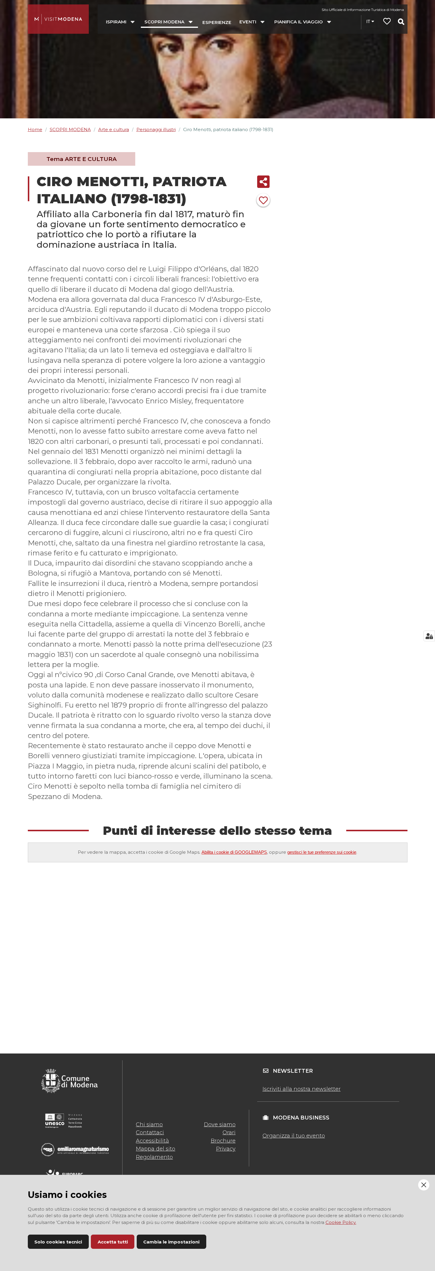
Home (35, 129)
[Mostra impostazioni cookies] (429, 636)
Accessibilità (152, 1141)
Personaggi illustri (156, 129)
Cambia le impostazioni (171, 1242)
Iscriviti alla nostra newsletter (301, 1089)
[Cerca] (401, 21)
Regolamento (154, 1157)
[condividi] (263, 182)
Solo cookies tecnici (58, 1242)
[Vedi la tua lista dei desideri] (387, 22)
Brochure (223, 1141)
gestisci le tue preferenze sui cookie (321, 852)
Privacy (226, 1149)
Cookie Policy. (341, 1222)
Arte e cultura (113, 129)
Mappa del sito (155, 1149)
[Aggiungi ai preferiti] (263, 200)
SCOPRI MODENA (70, 129)
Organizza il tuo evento (293, 1136)
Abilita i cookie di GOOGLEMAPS (234, 852)
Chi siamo (149, 1124)
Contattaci (150, 1132)
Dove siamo (220, 1124)
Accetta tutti (113, 1242)
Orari (229, 1132)
